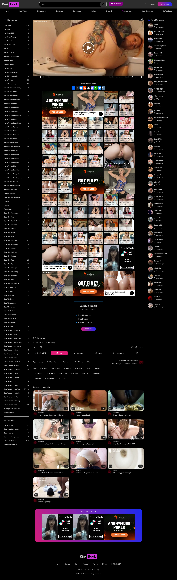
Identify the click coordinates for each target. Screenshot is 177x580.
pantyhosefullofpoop (161, 82)
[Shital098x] (150, 140)
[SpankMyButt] (150, 75)
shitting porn (49, 378)
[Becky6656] (150, 226)
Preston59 (157, 290)
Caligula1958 (158, 160)
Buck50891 (158, 53)
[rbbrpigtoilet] (150, 205)
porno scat (39, 373)
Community (128, 11)
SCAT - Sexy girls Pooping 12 (85, 444)
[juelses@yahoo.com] (150, 119)
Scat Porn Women (53, 362)
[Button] (137, 353)
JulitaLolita (158, 211)
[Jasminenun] (150, 169)
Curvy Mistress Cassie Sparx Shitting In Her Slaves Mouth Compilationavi (52, 415)
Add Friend (126, 364)
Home (7, 11)
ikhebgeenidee (159, 60)
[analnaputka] (150, 283)
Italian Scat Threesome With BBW (124, 444)
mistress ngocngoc (44, 502)
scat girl (38, 378)
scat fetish (63, 373)
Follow (134, 364)
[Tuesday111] (150, 176)
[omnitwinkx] (150, 219)
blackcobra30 (159, 239)
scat (88, 368)
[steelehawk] (150, 190)
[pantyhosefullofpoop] (150, 83)
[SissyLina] (150, 133)
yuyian (156, 125)
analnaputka (158, 282)
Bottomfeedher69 (160, 254)
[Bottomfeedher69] (150, 255)
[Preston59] (150, 291)
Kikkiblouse (158, 232)
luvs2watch (158, 39)
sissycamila (158, 67)
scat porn (43, 368)
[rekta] (150, 25)
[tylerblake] (150, 269)
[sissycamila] (150, 68)
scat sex (97, 368)
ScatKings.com (147, 11)
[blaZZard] (150, 298)
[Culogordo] (150, 262)
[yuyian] (150, 126)
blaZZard (157, 297)
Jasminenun (158, 168)
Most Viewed (41, 11)
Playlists (93, 11)
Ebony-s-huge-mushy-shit (122, 415)
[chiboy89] (150, 104)
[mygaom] (150, 147)
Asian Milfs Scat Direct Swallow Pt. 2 (50, 473)
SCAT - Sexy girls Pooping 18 (122, 473)
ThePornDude (167, 11)
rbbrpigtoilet (158, 204)
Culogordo (157, 261)
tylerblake (157, 268)
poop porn (96, 373)
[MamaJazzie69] (150, 32)
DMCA (104, 564)
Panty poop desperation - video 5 (87, 473)
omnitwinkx (158, 218)
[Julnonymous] (150, 97)
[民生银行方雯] (150, 90)
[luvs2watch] (150, 40)
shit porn (85, 373)
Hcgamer (157, 304)
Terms (96, 564)
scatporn (67, 368)
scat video (50, 373)
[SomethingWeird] (150, 47)
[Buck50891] (150, 54)
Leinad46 (157, 247)
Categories (77, 11)
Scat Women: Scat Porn (83, 362)
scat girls (74, 373)
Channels (109, 11)
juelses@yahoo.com (161, 117)
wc (65, 378)
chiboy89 (157, 103)
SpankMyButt (158, 74)
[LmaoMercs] (150, 276)
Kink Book (122, 360)
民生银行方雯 (158, 89)
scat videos (56, 368)
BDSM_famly (158, 196)
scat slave (78, 368)
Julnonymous (158, 96)
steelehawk (158, 189)
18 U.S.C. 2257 (116, 564)
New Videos (23, 11)
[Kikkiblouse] (150, 233)
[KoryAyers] (150, 111)
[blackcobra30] (150, 240)
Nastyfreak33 (158, 153)
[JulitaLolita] (150, 212)
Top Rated (59, 11)
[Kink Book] (141, 362)
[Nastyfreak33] (150, 154)
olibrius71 (157, 182)
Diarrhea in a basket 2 (83, 415)
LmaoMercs (158, 275)
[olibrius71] (150, 183)
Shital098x (158, 139)
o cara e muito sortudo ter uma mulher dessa (52, 444)
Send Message (116, 364)
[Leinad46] (150, 248)
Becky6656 (158, 225)
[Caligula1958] (150, 162)
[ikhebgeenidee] (150, 61)
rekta (156, 24)
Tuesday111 (158, 175)
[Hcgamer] (150, 305)
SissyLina (157, 132)
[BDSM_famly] (150, 197)
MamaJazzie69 (159, 31)
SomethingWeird (160, 46)
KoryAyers (157, 110)
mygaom (157, 146)
